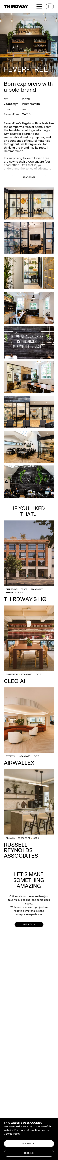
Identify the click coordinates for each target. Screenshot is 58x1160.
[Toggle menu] (39, 6)
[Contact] (50, 6)
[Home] (16, 6)
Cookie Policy (12, 1133)
